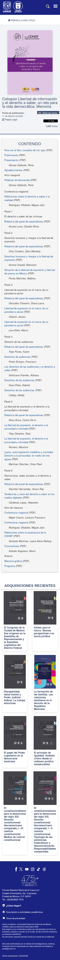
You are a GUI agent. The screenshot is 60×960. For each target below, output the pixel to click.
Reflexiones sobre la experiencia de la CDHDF (25, 534)
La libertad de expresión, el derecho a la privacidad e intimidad (26, 426)
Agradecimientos (13, 170)
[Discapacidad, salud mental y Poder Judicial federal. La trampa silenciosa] (15, 682)
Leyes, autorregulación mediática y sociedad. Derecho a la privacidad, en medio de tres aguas (29, 455)
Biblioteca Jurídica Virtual (22, 20)
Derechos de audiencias (17, 356)
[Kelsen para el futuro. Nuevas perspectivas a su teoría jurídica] (45, 620)
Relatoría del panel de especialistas (23, 221)
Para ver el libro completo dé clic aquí (24, 150)
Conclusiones (11, 546)
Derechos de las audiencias (19, 380)
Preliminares (11, 155)
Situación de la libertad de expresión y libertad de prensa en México (29, 271)
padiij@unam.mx (9, 948)
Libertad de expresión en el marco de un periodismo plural (26, 310)
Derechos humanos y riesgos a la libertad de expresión (28, 258)
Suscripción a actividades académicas (24, 911)
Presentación (11, 160)
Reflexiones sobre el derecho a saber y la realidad (27, 198)
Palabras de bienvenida (17, 180)
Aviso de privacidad (15, 918)
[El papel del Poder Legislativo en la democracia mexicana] (15, 741)
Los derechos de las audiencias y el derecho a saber (29, 368)
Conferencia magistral (16, 512)
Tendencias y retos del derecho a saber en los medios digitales (29, 495)
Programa (9, 566)
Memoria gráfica (13, 561)
